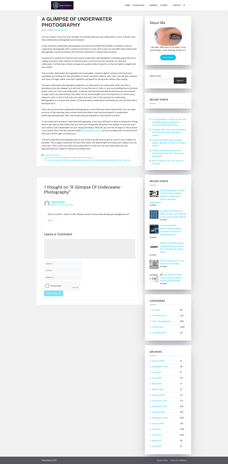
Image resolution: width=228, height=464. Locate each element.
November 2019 (159, 406)
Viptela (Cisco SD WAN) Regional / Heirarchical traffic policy (68, 157)
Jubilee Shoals (58, 202)
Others (163, 5)
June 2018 (156, 446)
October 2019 (158, 412)
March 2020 (158, 389)
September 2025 (160, 366)
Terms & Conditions (178, 460)
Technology (138, 5)
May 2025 (156, 383)
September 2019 (160, 418)
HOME (127, 5)
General (154, 5)
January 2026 (158, 361)
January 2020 (158, 395)
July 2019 (156, 429)
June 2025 (157, 378)
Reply (50, 220)
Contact (177, 5)
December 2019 (159, 401)
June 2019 (156, 435)
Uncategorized (159, 332)
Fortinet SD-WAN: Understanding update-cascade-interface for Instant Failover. (169, 143)
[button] (184, 5)
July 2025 (156, 372)
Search (180, 80)
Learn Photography (52, 155)
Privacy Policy (162, 460)
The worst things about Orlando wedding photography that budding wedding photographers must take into (87, 160)
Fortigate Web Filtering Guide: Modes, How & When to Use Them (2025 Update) (169, 132)
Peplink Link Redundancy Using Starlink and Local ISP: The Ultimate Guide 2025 (168, 153)
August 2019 (158, 423)
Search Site (155, 76)
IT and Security (159, 315)
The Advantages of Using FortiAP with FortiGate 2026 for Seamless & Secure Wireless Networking (169, 122)
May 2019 (156, 440)
